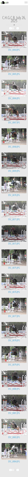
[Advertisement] (14, 8)
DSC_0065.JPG (14, 74)
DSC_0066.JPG (14, 98)
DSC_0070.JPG (14, 195)
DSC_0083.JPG (14, 437)
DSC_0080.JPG (14, 388)
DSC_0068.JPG (14, 146)
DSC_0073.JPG (14, 243)
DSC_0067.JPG (14, 122)
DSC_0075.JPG (14, 267)
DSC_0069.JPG (14, 170)
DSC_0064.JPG (14, 49)
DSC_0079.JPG (14, 364)
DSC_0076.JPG (14, 292)
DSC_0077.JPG (14, 316)
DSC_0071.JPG (14, 219)
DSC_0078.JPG (14, 340)
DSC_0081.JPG (14, 413)
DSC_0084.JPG (14, 461)
